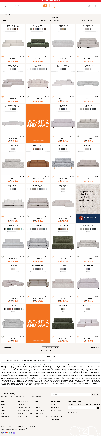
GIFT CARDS (4, 420)
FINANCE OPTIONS (23, 417)
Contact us (10, 5)
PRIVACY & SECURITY (40, 410)
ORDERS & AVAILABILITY (24, 410)
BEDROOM (4, 413)
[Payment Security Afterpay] (9, 433)
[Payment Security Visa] (4, 433)
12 (4, 31)
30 (22, 31)
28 (20, 31)
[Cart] (95, 5)
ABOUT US (37, 404)
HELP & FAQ (21, 404)
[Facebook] (68, 412)
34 (73, 151)
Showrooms (21, 5)
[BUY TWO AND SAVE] (38, 123)
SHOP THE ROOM (56, 410)
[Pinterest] (77, 412)
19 (11, 31)
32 (22, 111)
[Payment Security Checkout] (2, 433)
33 (23, 111)
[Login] (89, 5)
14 (6, 31)
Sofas (6, 14)
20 (12, 31)
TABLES (3, 407)
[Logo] (50, 5)
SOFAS (3, 404)
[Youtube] (74, 412)
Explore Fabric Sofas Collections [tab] (10, 360)
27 (19, 31)
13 (5, 31)
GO (98, 408)
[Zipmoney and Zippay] (14, 433)
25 (17, 31)
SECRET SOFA (55, 420)
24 (16, 31)
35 (74, 151)
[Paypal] (12, 433)
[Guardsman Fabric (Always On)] (88, 203)
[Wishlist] (93, 5)
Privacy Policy (22, 429)
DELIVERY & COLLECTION (25, 413)
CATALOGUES (55, 407)
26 (18, 31)
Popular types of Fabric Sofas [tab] (28, 360)
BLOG (53, 404)
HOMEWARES (5, 417)
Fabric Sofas (11, 14)
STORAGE (4, 410)
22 (14, 31)
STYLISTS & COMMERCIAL (42, 417)
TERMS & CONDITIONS (24, 407)
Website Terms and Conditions (9, 429)
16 (8, 31)
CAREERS (37, 407)
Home (2, 14)
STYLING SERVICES (40, 413)
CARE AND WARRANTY (24, 420)
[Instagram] (71, 412)
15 (7, 31)
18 (10, 31)
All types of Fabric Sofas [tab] (44, 360)
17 (9, 31)
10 (2, 31)
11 (3, 31)
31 (23, 31)
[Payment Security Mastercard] (7, 433)
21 (13, 31)
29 (21, 31)
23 (15, 31)
